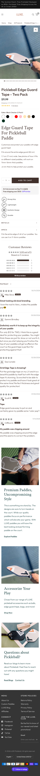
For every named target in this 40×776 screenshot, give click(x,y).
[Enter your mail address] (36, 739)
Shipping (4, 103)
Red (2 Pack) (16, 117)
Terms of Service (27, 711)
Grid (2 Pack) (33, 117)
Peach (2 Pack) (25, 117)
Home (4, 23)
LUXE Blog (5, 707)
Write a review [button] (20, 275)
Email (23, 735)
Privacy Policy (26, 707)
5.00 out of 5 (25, 252)
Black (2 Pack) (8, 117)
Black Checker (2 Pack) (3, 117)
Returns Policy (26, 700)
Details (5, 223)
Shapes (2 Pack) (29, 117)
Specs (4, 230)
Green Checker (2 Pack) (3, 121)
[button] (11, 260)
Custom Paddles (7, 704)
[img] (6, 291)
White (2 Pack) (12, 117)
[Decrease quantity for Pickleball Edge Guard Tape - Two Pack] (3, 180)
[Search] (33, 14)
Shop (10, 23)
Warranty (25, 704)
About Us (5, 700)
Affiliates (5, 711)
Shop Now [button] (8, 613)
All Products (18, 23)
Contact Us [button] (19, 680)
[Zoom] (36, 30)
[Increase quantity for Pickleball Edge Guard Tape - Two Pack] (9, 180)
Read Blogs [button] (8, 680)
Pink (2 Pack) (20, 117)
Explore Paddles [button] (10, 536)
